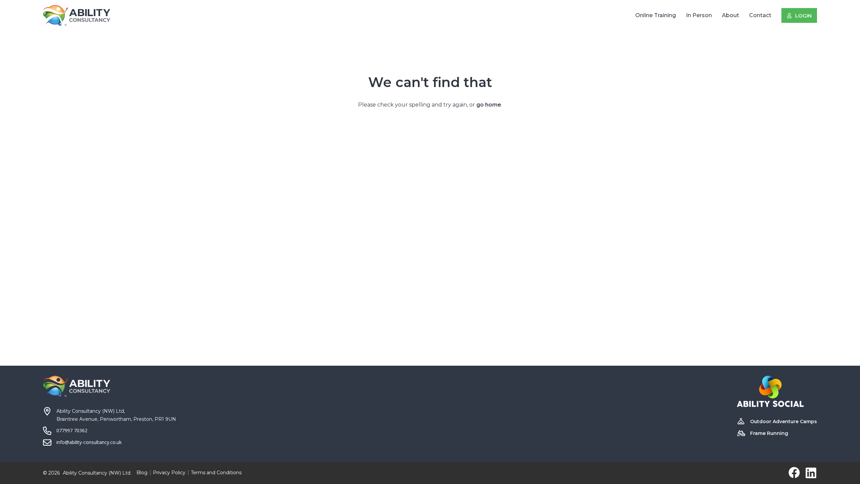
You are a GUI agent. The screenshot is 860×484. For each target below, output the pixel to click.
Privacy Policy (169, 473)
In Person (699, 15)
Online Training (655, 15)
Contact (760, 15)
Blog (141, 473)
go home (488, 105)
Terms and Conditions (216, 473)
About (730, 15)
